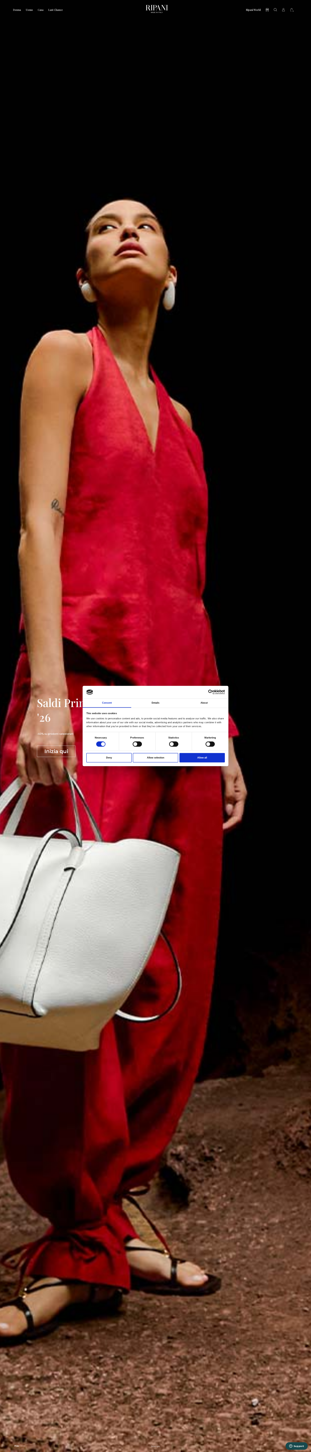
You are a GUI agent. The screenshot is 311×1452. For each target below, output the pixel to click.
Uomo (29, 10)
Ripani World (253, 10)
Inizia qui (56, 751)
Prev (16, 1446)
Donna (17, 10)
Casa (40, 10)
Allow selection (155, 757)
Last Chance (55, 10)
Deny (109, 757)
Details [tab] (156, 702)
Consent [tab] (107, 702)
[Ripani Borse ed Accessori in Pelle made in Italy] (156, 10)
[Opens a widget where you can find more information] (296, 1446)
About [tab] (204, 702)
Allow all (202, 757)
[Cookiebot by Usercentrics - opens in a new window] (210, 692)
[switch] (137, 744)
